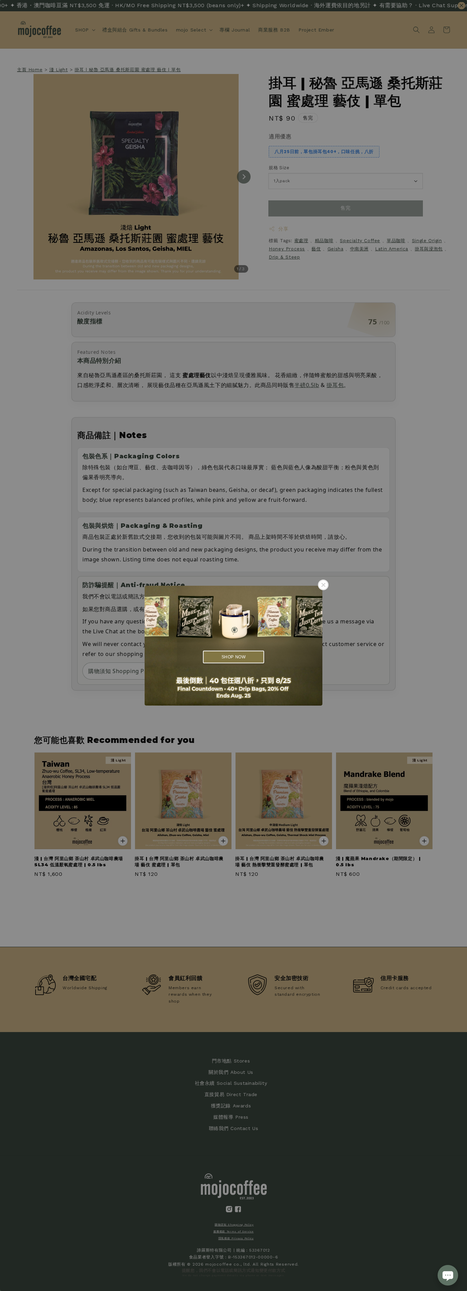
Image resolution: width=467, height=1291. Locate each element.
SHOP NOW (234, 657)
